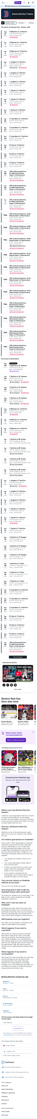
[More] (32, 10)
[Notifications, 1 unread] (32, 2)
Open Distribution (7, 1089)
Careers (4, 1103)
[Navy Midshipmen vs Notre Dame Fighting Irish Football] (25, 761)
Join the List (18, 1028)
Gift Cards (4, 1115)
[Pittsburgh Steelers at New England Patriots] (9, 761)
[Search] (24, 2)
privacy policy (8, 1035)
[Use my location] (2, 22)
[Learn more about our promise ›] (7, 1062)
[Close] (33, 732)
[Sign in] (28, 2)
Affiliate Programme (8, 1093)
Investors (4, 1096)
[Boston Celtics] (25, 715)
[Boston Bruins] (9, 715)
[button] (6, 3)
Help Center (5, 1111)
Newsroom (5, 1100)
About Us (4, 1086)
